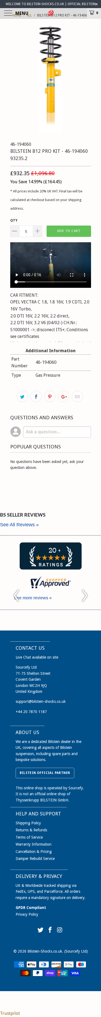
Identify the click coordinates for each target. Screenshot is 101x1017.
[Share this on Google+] (63, 396)
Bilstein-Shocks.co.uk (44, 951)
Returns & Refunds (31, 830)
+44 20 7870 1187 (31, 712)
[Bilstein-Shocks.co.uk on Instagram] (60, 930)
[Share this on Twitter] (22, 396)
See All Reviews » (19, 524)
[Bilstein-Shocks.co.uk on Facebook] (50, 930)
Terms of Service (29, 837)
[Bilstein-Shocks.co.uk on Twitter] (41, 930)
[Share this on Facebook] (36, 396)
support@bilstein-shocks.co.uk (41, 701)
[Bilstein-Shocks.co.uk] (50, 13)
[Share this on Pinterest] (49, 396)
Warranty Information (33, 844)
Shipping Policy (28, 823)
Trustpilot (10, 1013)
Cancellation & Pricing (34, 851)
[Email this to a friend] (77, 396)
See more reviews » (33, 598)
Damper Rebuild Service (35, 858)
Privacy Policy (27, 914)
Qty (14, 220)
